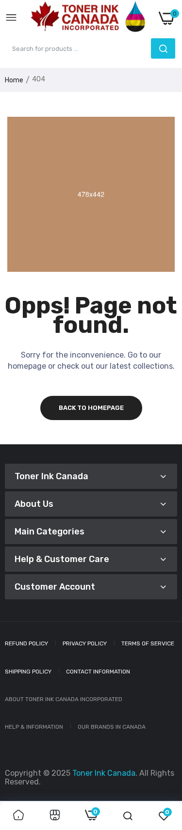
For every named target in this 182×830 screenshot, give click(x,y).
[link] (18, 816)
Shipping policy (28, 671)
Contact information (98, 671)
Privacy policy (85, 643)
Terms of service (147, 643)
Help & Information (34, 726)
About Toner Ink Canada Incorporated (63, 699)
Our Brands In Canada (112, 726)
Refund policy (26, 643)
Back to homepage (91, 407)
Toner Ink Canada (103, 773)
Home (14, 80)
